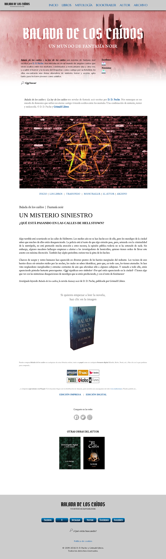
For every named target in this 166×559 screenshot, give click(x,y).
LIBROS (66, 5)
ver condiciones (116, 389)
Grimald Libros (61, 106)
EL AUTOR (108, 194)
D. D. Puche (38, 63)
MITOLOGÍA (83, 5)
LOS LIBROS (56, 194)
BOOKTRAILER (106, 5)
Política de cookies (83, 541)
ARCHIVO (140, 5)
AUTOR (125, 5)
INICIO (53, 5)
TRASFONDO (73, 194)
